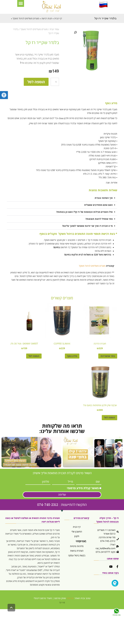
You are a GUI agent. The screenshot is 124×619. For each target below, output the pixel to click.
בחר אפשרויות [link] (108, 355)
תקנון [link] (76, 536)
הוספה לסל (36, 81)
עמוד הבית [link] (54, 29)
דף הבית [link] (77, 526)
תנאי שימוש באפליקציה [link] (81, 541)
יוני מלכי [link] (70, 598)
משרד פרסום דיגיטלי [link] (43, 598)
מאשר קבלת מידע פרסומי (83, 488)
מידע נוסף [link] (72, 355)
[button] (20, 3)
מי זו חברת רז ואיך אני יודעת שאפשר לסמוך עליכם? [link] (87, 225)
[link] (4, 95)
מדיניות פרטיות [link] (76, 546)
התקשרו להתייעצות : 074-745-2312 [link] (62, 504)
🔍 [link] (75, 32)
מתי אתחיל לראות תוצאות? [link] (99, 218)
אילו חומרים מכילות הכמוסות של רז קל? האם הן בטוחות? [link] (84, 211)
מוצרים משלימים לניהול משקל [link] (34, 29)
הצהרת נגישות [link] (76, 550)
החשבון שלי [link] (77, 531)
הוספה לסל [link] (33, 355)
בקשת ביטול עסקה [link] (76, 555)
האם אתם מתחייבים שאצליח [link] (98, 204)
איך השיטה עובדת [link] (104, 197)
